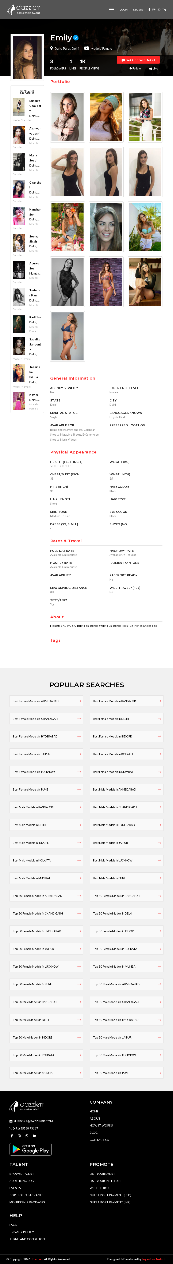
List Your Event (102, 1173)
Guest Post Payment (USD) (110, 1195)
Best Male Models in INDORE (31, 842)
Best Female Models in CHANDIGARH (36, 718)
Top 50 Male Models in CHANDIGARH (116, 1002)
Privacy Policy (21, 1232)
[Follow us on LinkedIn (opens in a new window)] (164, 9)
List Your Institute (106, 1181)
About (95, 1118)
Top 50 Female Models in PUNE (32, 984)
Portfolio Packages (26, 1195)
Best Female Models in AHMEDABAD (36, 701)
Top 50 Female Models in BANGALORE (117, 895)
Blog (94, 1132)
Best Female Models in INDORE (112, 736)
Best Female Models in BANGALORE (115, 701)
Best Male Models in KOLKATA (32, 860)
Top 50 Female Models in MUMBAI (114, 966)
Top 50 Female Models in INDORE (114, 931)
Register (138, 9)
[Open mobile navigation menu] (111, 9)
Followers (58, 64)
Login (124, 9)
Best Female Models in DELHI (111, 718)
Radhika (35, 317)
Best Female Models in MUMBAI (113, 771)
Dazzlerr (37, 1259)
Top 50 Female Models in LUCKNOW (35, 966)
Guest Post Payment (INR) (110, 1202)
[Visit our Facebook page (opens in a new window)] (149, 9)
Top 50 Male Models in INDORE (32, 1037)
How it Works (101, 1125)
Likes (72, 64)
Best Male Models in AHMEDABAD (114, 789)
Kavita (34, 394)
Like (155, 68)
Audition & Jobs (22, 1181)
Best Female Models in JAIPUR (31, 754)
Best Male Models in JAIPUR (110, 842)
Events (15, 1188)
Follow (136, 68)
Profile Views (89, 64)
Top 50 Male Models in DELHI (31, 1019)
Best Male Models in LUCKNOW (112, 860)
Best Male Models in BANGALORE (33, 807)
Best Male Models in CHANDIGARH (115, 807)
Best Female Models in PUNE (30, 789)
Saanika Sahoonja (35, 344)
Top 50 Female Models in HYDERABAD (37, 931)
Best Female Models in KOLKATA (113, 754)
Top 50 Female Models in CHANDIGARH (38, 913)
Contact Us (99, 1139)
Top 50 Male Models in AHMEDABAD (116, 984)
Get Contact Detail (140, 60)
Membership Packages (27, 1202)
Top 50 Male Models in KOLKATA (33, 1055)
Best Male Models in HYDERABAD (114, 825)
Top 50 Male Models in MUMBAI (33, 1073)
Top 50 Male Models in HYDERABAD (116, 1019)
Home (94, 1111)
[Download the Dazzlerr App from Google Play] (30, 1149)
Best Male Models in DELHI (29, 825)
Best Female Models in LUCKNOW (34, 771)
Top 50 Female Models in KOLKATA (115, 949)
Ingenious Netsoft (154, 1259)
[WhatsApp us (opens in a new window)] (159, 9)
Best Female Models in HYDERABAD (35, 736)
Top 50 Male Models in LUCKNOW (114, 1055)
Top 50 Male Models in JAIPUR (112, 1037)
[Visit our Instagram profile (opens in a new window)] (154, 9)
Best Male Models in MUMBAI (31, 878)
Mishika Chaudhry (35, 106)
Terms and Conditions (27, 1239)
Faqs (13, 1225)
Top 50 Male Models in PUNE (111, 1073)
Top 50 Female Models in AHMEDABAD (37, 895)
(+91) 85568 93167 (25, 1128)
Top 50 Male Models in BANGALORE (35, 1002)
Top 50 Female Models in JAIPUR (33, 949)
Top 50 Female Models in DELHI (112, 913)
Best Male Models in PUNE (109, 878)
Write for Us (100, 1188)
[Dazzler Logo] (23, 9)
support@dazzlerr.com (33, 1121)
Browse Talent (21, 1173)
